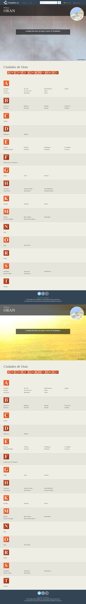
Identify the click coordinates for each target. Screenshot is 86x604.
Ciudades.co (13, 3)
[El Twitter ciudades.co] (39, 293)
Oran (5, 245)
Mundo (77, 3)
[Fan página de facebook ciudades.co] (43, 293)
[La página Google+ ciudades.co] (47, 293)
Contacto (46, 297)
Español (67, 3)
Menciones (40, 297)
